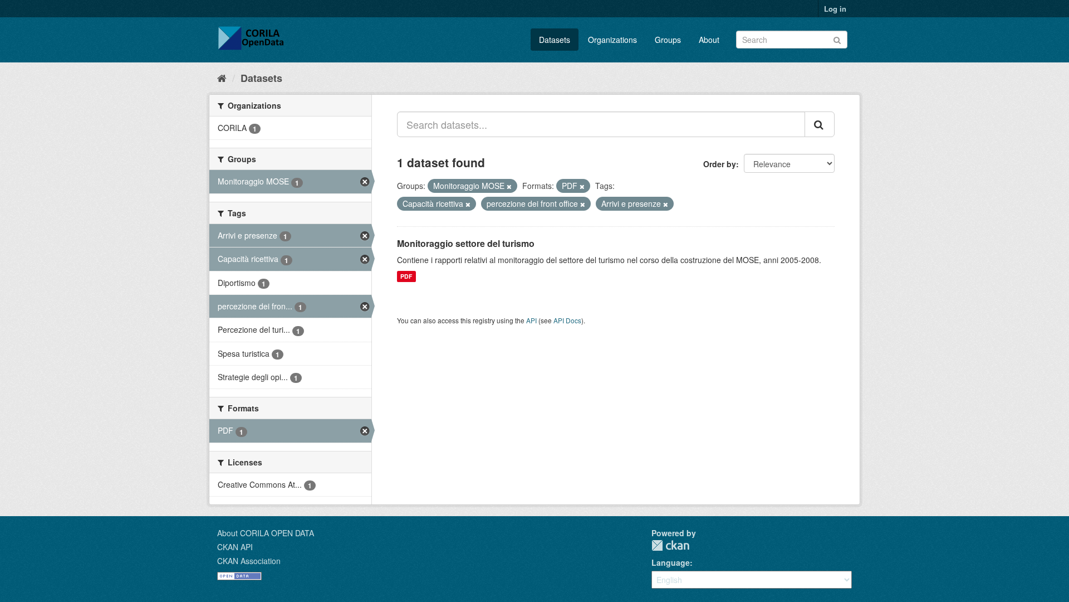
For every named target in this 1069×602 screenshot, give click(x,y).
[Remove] (509, 186)
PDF (406, 276)
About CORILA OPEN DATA (265, 532)
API (531, 320)
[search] (820, 124)
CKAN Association (249, 560)
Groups (668, 39)
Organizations (612, 39)
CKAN (670, 545)
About (709, 39)
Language (670, 562)
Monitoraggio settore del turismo (465, 243)
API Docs (567, 320)
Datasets (554, 39)
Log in (835, 8)
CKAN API (235, 546)
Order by (719, 163)
